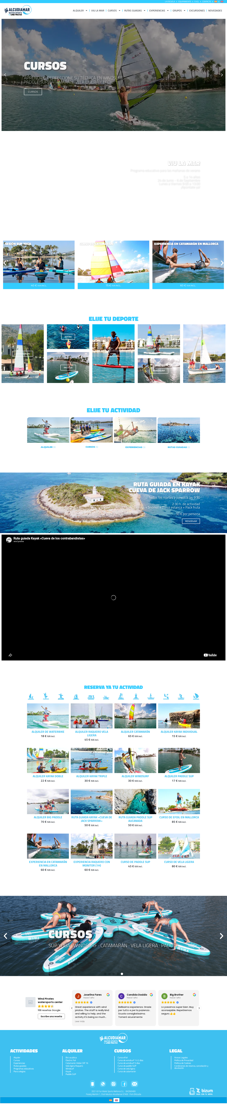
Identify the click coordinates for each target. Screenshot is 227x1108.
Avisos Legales (181, 1057)
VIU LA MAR (97, 10)
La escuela (170, 1)
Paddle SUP (71, 1074)
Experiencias (19, 1063)
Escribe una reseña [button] (51, 1016)
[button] (5, 75)
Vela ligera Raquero (74, 1065)
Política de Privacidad (183, 1060)
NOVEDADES (215, 10)
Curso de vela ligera (126, 1068)
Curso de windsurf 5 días (129, 1063)
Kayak (68, 1071)
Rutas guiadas (20, 1065)
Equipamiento (184, 1)
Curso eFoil (123, 1057)
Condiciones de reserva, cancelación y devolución (191, 1066)
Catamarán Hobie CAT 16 (77, 1063)
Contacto (206, 1)
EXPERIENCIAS (157, 10)
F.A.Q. (196, 1)
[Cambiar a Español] (111, 1100)
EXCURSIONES (197, 10)
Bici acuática (71, 1057)
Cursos (17, 1060)
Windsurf (70, 1068)
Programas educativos (24, 1068)
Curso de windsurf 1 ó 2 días (130, 1060)
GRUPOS (177, 10)
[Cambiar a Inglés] (222, 1)
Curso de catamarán (127, 1071)
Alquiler (17, 1057)
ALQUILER (78, 10)
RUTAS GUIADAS (133, 10)
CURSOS (112, 10)
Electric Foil (71, 1060)
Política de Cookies (182, 1063)
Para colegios (19, 1071)
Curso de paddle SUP (127, 1065)
